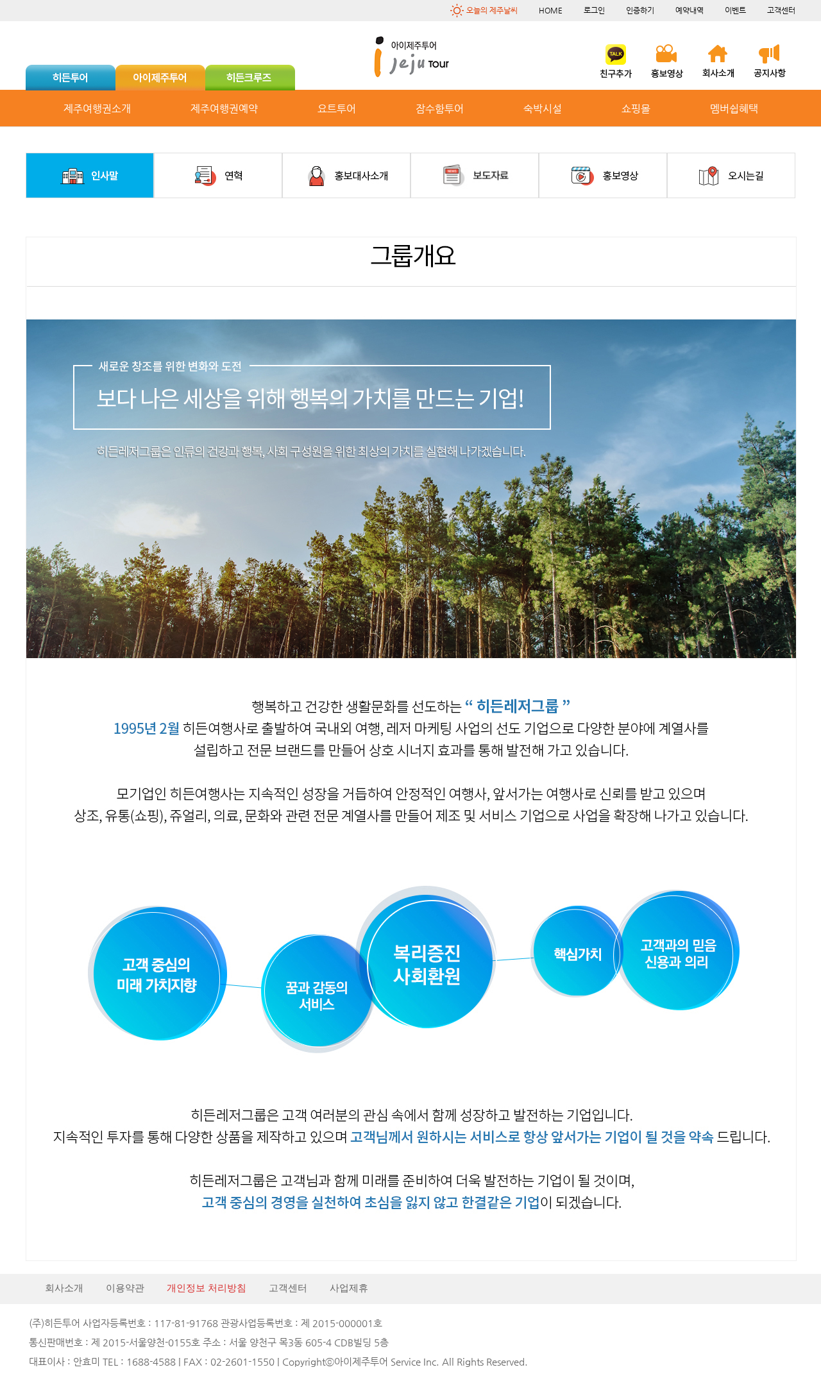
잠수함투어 (440, 109)
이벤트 (735, 10)
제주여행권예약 (224, 109)
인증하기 (640, 10)
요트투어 (336, 109)
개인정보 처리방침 (206, 1288)
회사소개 (64, 1288)
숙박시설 (542, 109)
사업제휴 (349, 1288)
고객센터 (781, 10)
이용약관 (125, 1288)
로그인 (594, 10)
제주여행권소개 (97, 109)
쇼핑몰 (636, 109)
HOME (551, 10)
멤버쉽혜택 (734, 109)
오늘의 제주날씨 (492, 10)
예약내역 (689, 10)
